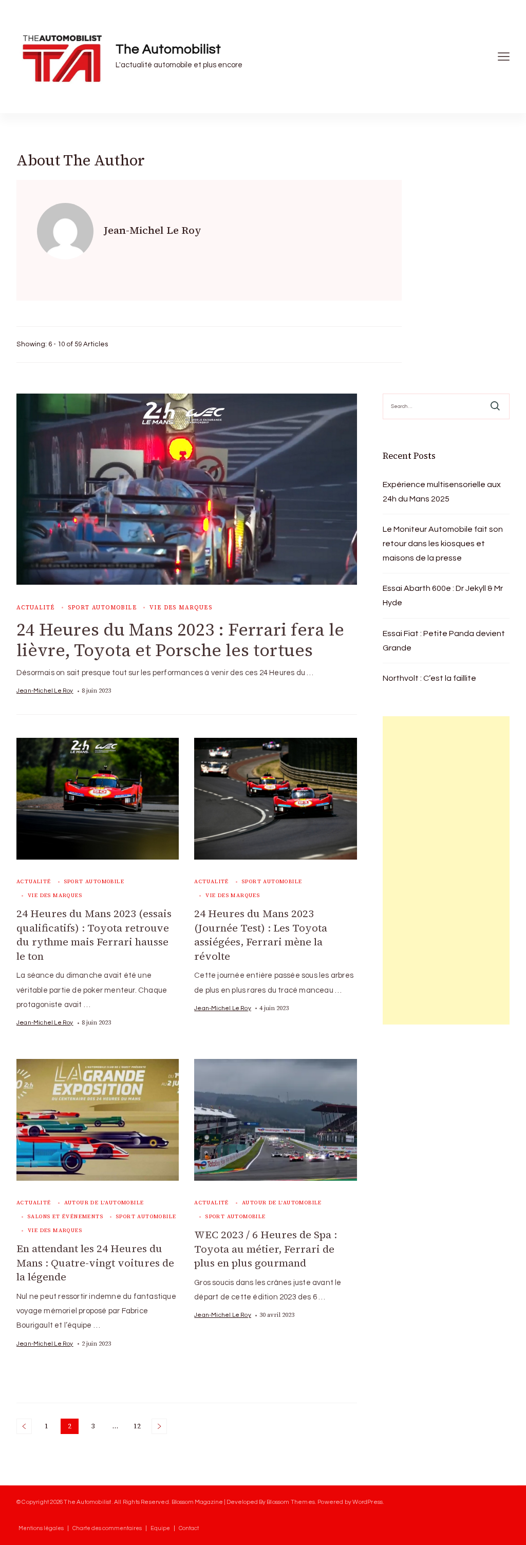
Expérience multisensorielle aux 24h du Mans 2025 (442, 491)
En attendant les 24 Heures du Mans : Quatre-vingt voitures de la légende (95, 1262)
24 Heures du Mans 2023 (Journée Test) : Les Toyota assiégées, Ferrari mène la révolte (260, 934)
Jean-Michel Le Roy (44, 690)
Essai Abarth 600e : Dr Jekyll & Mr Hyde (443, 595)
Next (159, 1426)
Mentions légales (41, 1528)
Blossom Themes (291, 1502)
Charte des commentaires (107, 1528)
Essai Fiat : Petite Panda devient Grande (444, 640)
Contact (189, 1528)
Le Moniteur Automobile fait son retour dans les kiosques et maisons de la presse (443, 543)
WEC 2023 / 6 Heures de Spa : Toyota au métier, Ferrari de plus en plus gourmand (265, 1248)
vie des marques (180, 607)
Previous (24, 1426)
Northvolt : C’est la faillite (429, 678)
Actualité (35, 607)
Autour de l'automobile (104, 1202)
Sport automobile (102, 607)
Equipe (160, 1528)
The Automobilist (168, 49)
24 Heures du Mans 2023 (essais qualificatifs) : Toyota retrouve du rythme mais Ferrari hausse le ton (94, 934)
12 (139, 1427)
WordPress (367, 1502)
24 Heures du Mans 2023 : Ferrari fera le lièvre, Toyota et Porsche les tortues (180, 640)
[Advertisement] (446, 870)
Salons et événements (65, 1216)
